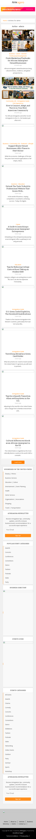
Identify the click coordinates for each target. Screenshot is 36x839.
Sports (7, 767)
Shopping (8, 503)
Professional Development (18, 56)
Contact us (22, 824)
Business (12, 53)
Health (7, 491)
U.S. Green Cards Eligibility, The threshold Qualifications (18, 312)
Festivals (8, 574)
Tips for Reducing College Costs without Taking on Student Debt (18, 269)
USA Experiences (18, 103)
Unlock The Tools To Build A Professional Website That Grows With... (18, 188)
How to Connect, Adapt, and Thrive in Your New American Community (18, 108)
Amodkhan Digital (18, 833)
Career (18, 53)
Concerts (8, 552)
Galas (7, 578)
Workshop (8, 771)
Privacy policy (24, 836)
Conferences (9, 556)
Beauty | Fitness (10, 474)
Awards (7, 548)
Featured (24, 143)
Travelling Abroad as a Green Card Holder (18, 355)
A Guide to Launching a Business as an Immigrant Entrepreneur (18, 229)
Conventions (9, 561)
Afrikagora (23, 831)
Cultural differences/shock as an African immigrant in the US (18, 443)
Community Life (11, 101)
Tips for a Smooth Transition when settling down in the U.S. (18, 398)
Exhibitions (8, 729)
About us (13, 822)
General (23, 53)
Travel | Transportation (12, 508)
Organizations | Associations (14, 499)
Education (21, 184)
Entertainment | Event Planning (15, 486)
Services (21, 822)
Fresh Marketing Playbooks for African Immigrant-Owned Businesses (18, 60)
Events (14, 824)
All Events (8, 695)
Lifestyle (30, 143)
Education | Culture (11, 482)
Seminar (7, 763)
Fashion (7, 569)
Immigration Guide (23, 101)
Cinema (7, 703)
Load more (18, 462)
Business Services (11, 478)
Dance (7, 565)
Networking (9, 746)
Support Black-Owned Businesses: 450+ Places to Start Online (18, 148)
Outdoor (8, 754)
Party (7, 582)
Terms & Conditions (12, 836)
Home (5, 21)
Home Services (10, 495)
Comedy (8, 707)
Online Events (9, 750)
